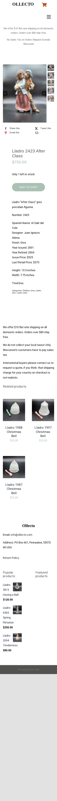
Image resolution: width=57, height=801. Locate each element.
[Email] (37, 133)
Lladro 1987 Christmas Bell (13, 489)
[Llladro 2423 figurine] (25, 93)
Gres (33, 290)
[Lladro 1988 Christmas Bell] (14, 401)
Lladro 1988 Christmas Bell (13, 432)
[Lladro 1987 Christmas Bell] (14, 458)
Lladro (38, 290)
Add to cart (28, 187)
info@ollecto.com (21, 534)
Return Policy (11, 557)
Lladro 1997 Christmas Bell (43, 432)
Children (26, 290)
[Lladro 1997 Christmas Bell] (43, 401)
